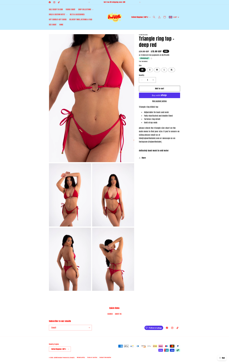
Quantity (141, 75)
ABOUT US (118, 314)
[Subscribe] (89, 327)
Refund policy (81, 357)
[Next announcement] (140, 2)
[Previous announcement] (89, 2)
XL (172, 70)
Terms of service (92, 357)
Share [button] (144, 157)
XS (142, 70)
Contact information (105, 357)
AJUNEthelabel (58, 357)
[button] (85, 9)
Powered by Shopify (69, 357)
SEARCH (110, 314)
